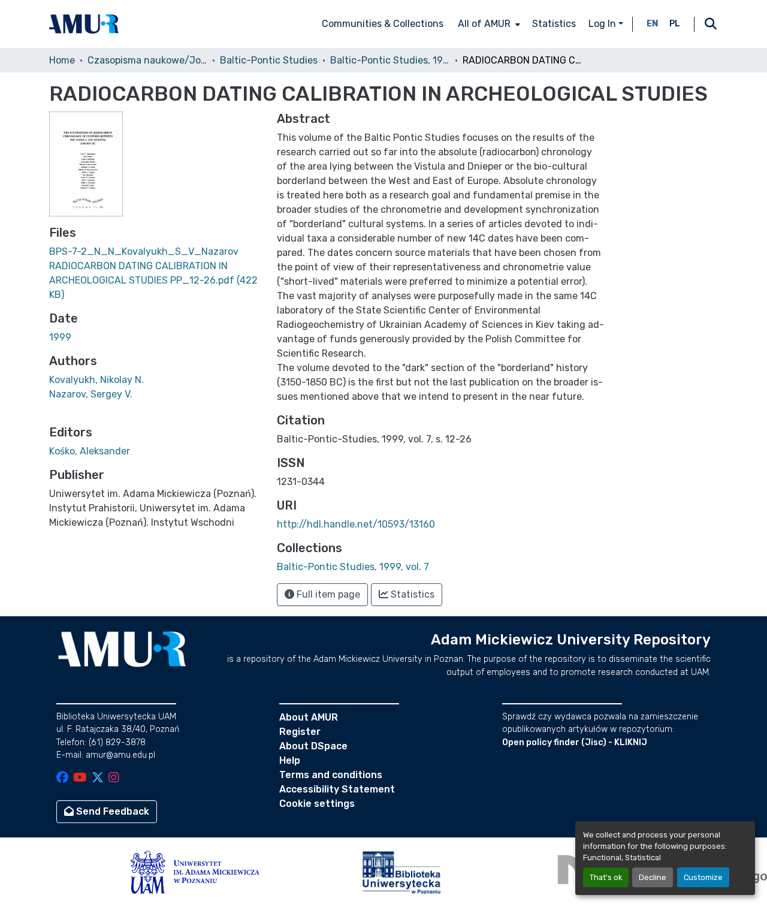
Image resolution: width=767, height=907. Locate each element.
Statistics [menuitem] (554, 23)
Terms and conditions (330, 775)
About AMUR (308, 717)
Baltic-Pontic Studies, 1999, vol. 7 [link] (390, 60)
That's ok (606, 877)
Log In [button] (603, 23)
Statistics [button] (411, 594)
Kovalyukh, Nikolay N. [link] (96, 379)
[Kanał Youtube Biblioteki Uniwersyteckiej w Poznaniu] (80, 778)
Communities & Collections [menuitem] (382, 23)
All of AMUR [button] (484, 23)
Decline (652, 877)
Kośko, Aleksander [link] (89, 451)
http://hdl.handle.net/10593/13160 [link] (356, 524)
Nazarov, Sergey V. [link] (90, 394)
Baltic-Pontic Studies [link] (269, 60)
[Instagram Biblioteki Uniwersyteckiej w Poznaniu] (113, 778)
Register (300, 731)
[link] (155, 273)
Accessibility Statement (337, 789)
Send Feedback (111, 811)
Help (289, 760)
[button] (84, 24)
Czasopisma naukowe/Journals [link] (147, 60)
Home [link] (62, 60)
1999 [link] (60, 337)
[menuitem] (487, 24)
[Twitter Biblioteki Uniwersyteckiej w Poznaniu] (98, 778)
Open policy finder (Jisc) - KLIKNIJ (574, 742)
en (653, 24)
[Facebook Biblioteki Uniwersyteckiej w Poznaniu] (62, 778)
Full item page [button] (327, 594)
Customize (703, 877)
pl (674, 24)
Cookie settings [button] (317, 803)
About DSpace (313, 746)
